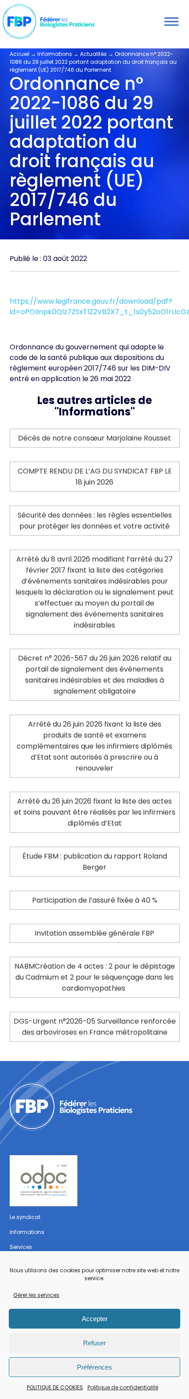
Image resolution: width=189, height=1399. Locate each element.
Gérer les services (36, 1295)
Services (21, 1247)
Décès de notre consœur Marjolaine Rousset (94, 438)
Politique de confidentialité (122, 1387)
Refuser (94, 1343)
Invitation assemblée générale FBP (94, 933)
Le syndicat (25, 1217)
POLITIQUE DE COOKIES (55, 1387)
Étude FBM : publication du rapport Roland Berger (94, 861)
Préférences (94, 1367)
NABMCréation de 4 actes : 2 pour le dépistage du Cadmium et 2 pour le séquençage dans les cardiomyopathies (95, 977)
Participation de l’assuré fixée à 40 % (94, 900)
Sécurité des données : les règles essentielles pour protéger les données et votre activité (95, 520)
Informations (54, 54)
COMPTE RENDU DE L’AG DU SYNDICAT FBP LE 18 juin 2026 (95, 476)
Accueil (19, 54)
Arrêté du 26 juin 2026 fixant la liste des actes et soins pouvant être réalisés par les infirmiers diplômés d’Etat (94, 812)
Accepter (95, 1318)
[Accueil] (95, 1106)
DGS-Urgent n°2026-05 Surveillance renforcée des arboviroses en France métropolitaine (95, 1026)
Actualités (93, 54)
